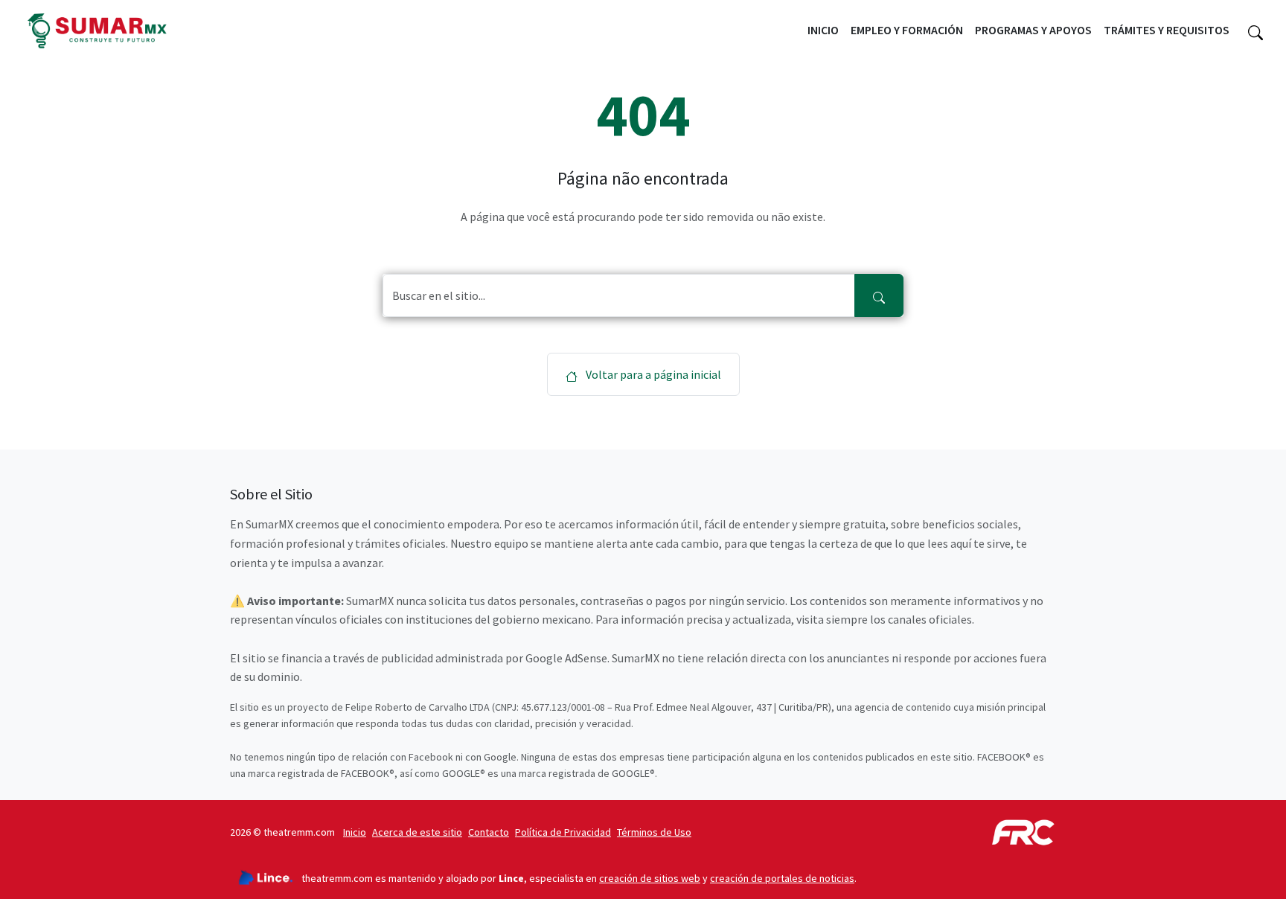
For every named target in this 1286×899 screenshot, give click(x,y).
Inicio (823, 29)
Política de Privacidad (563, 832)
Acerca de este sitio (417, 832)
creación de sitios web (649, 878)
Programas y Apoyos (1033, 29)
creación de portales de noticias (782, 878)
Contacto (488, 832)
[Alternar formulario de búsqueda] (1255, 30)
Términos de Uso (654, 832)
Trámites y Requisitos (1166, 29)
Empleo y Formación (907, 29)
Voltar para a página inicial (652, 374)
